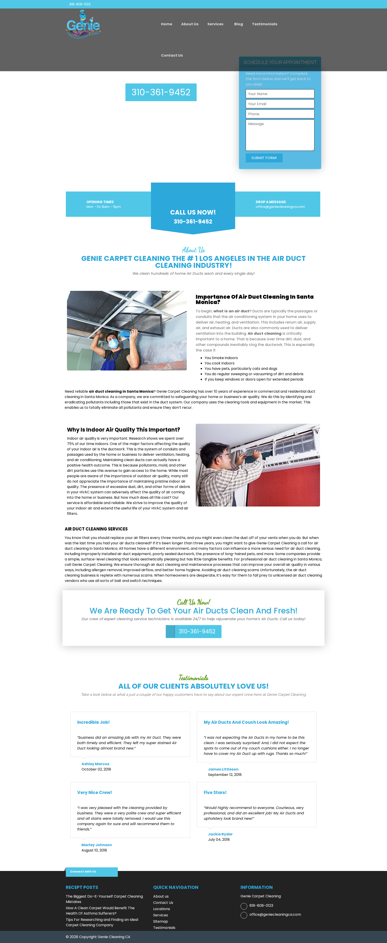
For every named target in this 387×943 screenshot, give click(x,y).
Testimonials (264, 24)
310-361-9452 (161, 92)
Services (215, 24)
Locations (161, 908)
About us (189, 24)
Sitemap (160, 921)
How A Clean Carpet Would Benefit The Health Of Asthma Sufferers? (100, 910)
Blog (238, 24)
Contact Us (172, 55)
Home (166, 24)
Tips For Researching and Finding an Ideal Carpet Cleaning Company (102, 922)
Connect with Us (83, 871)
